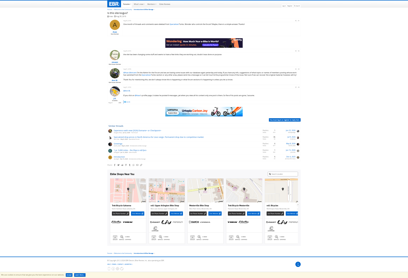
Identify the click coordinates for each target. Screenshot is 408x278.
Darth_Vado (117, 146)
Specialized (174, 24)
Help (108, 264)
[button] (131, 4)
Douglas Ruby (118, 133)
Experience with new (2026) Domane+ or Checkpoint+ (137, 130)
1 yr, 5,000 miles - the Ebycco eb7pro (130, 150)
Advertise (128, 264)
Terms (114, 264)
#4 (299, 87)
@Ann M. (126, 91)
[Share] (296, 20)
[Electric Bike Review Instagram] (117, 268)
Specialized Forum (134, 139)
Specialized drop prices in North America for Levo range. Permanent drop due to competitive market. (159, 137)
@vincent (133, 72)
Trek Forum (134, 133)
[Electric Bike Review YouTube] (109, 268)
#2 (299, 51)
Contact (120, 264)
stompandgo (291, 132)
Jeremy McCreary (290, 159)
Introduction (119, 157)
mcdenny (292, 139)
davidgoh (116, 159)
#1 (299, 21)
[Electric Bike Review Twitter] (121, 268)
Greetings (118, 143)
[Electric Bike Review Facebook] (113, 268)
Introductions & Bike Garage (138, 146)
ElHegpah (117, 152)
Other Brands (133, 152)
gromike (293, 152)
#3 (299, 69)
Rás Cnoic (117, 139)
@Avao (126, 72)
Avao (111, 16)
